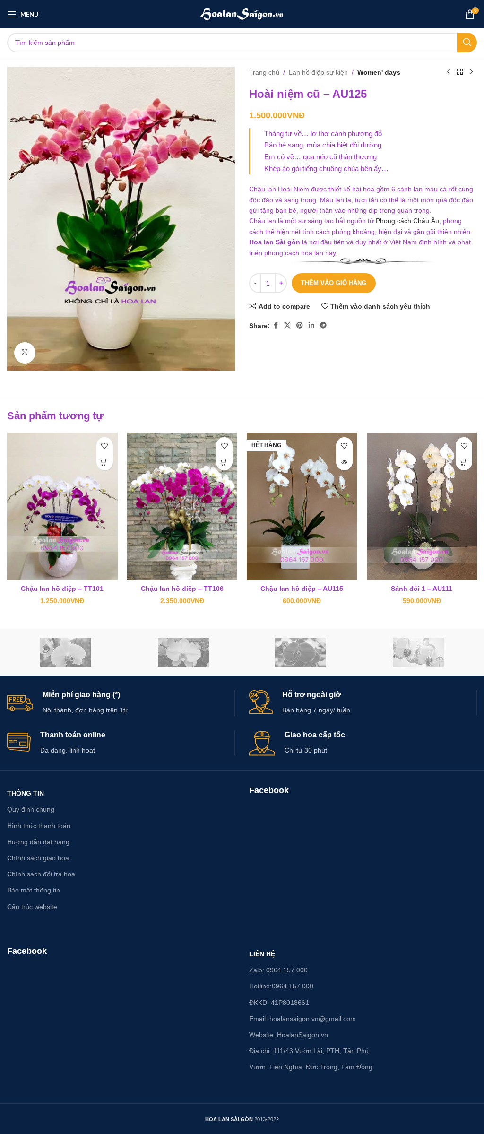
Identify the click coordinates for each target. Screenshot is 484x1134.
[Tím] (301, 652)
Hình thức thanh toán (38, 826)
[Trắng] (183, 652)
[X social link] (287, 325)
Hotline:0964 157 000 (281, 986)
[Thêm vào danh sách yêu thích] (104, 445)
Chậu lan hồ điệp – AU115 (301, 588)
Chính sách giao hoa (38, 858)
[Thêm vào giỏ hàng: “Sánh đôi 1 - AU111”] (464, 462)
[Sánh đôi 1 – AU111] (422, 506)
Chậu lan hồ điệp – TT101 (62, 588)
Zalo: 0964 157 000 (278, 970)
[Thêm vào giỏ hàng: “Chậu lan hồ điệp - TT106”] (224, 462)
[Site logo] (242, 13)
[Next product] (471, 72)
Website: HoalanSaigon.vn (288, 1035)
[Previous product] (448, 72)
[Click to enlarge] (24, 353)
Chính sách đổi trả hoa (41, 874)
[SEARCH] (467, 42)
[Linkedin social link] (311, 325)
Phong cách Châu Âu (407, 221)
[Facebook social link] (275, 325)
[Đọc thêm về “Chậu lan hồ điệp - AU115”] (344, 462)
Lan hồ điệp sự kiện (318, 72)
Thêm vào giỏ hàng (333, 282)
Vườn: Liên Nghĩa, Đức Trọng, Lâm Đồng (310, 1067)
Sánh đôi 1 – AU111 (421, 588)
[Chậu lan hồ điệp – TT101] (62, 506)
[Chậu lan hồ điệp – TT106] (182, 506)
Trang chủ (264, 72)
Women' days (378, 72)
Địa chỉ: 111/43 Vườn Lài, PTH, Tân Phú (309, 1051)
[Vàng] (66, 652)
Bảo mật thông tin (33, 890)
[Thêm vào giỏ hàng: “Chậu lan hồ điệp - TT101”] (104, 462)
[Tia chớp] (418, 652)
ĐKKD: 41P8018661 (279, 1002)
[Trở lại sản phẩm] (460, 72)
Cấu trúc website (32, 906)
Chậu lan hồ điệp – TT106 (182, 588)
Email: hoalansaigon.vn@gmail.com (302, 1018)
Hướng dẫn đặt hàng (38, 842)
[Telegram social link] (323, 325)
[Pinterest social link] (300, 325)
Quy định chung (30, 809)
